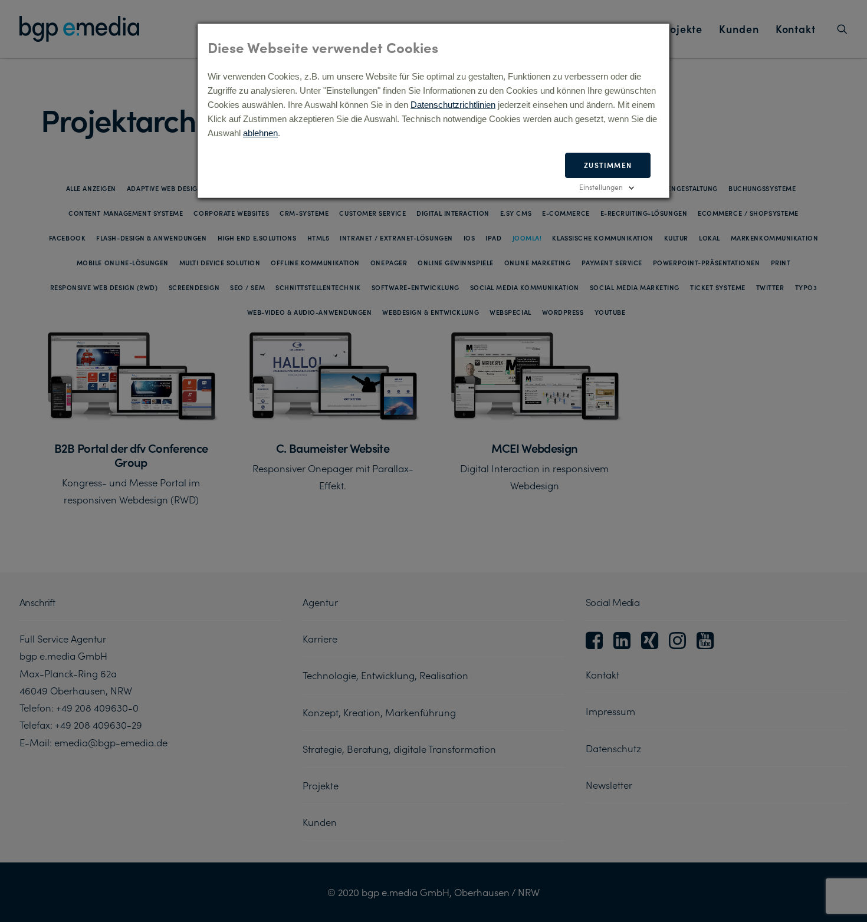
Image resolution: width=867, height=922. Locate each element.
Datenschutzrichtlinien (452, 105)
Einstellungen (601, 187)
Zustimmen (608, 165)
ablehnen (260, 133)
